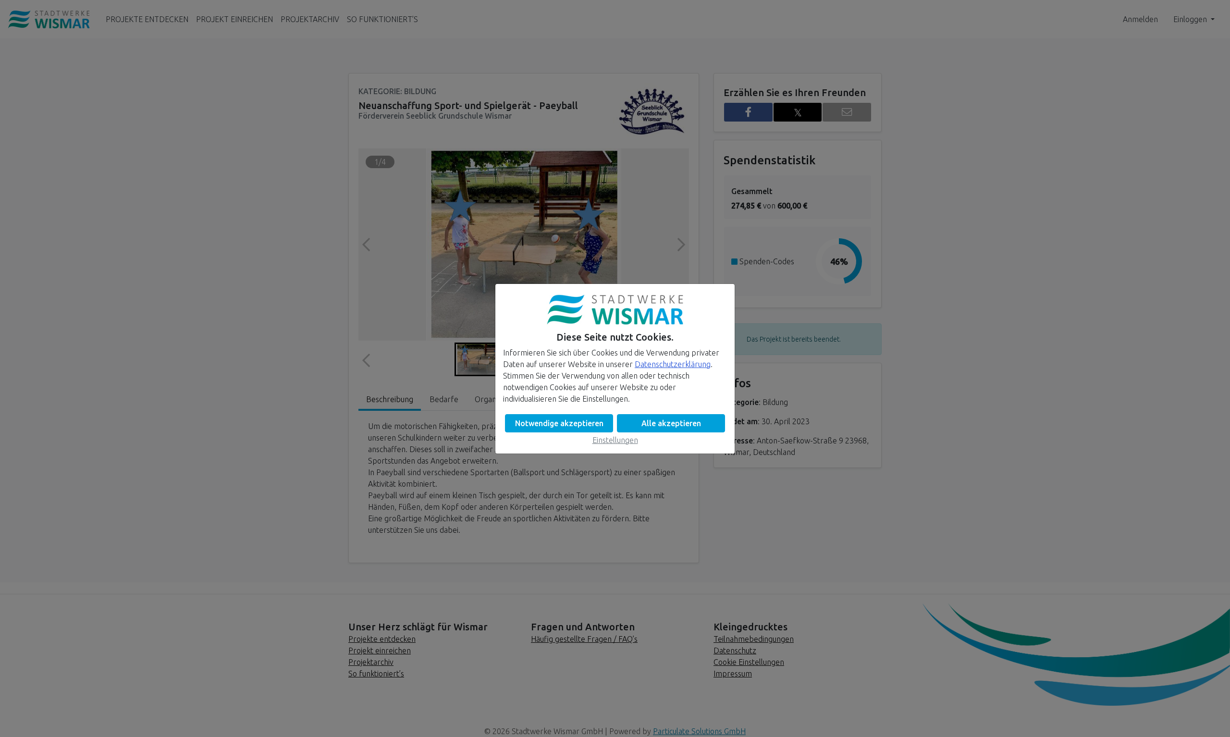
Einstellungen (615, 440)
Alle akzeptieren (671, 423)
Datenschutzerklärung (673, 364)
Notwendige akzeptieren (559, 423)
